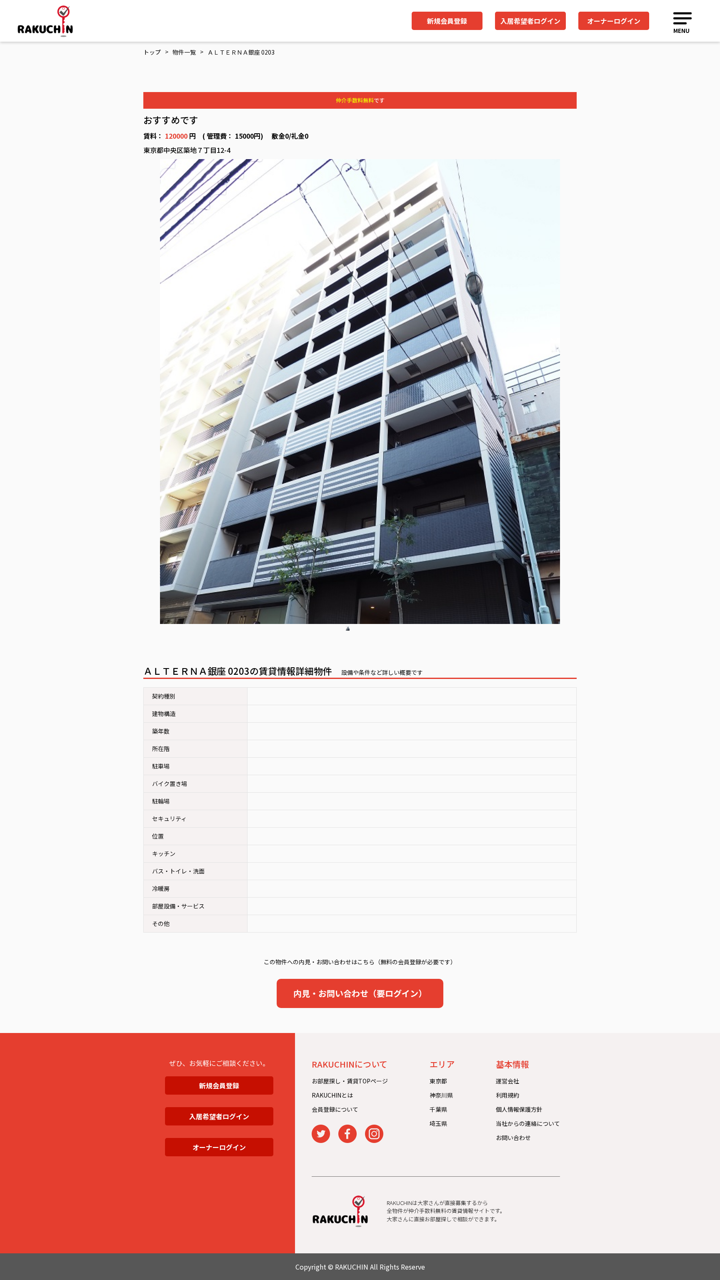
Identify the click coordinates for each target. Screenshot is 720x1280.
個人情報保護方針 (519, 1109)
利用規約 (507, 1095)
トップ (152, 52)
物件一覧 (184, 52)
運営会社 (507, 1081)
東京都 (438, 1081)
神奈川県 (441, 1095)
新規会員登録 (447, 21)
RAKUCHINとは (332, 1095)
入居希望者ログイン (530, 21)
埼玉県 (438, 1123)
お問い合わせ (513, 1137)
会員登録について (335, 1109)
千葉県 (438, 1109)
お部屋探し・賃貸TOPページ (350, 1081)
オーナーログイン (613, 21)
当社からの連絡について (528, 1123)
